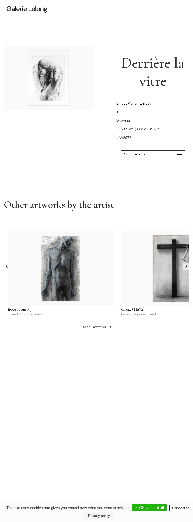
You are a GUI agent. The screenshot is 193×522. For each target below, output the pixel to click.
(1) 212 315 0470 (164, 463)
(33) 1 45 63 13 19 (25, 463)
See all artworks (94, 327)
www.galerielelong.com (162, 471)
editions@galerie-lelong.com (68, 467)
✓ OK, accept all (149, 508)
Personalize (180, 508)
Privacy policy (99, 516)
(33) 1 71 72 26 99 (121, 467)
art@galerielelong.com (162, 467)
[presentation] (7, 266)
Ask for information (137, 154)
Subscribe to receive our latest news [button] (92, 372)
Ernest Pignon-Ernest (133, 103)
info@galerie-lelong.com (23, 467)
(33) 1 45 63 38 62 (68, 463)
